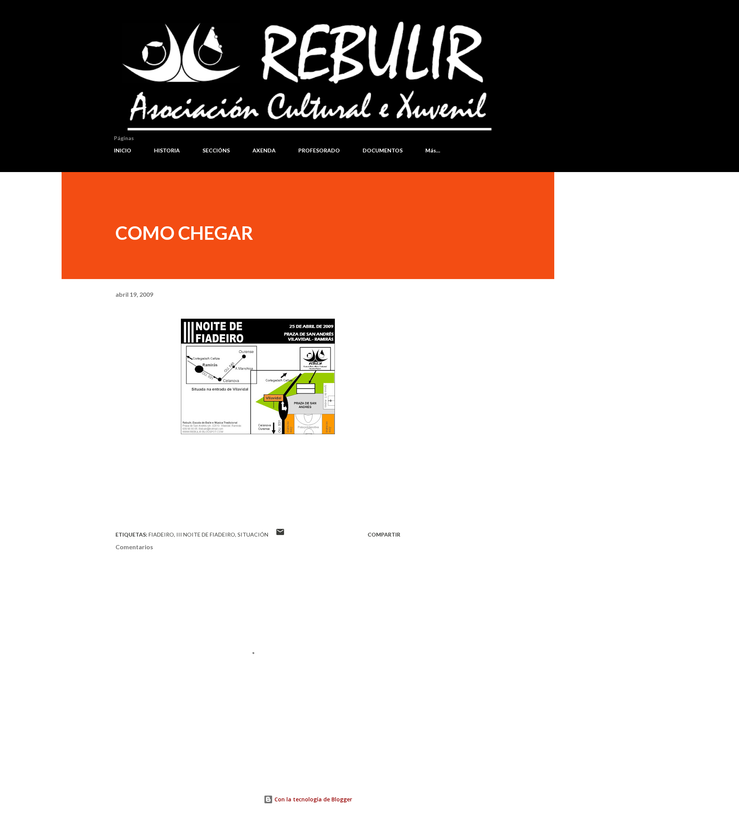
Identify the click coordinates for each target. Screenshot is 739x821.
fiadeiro (161, 534)
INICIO (122, 150)
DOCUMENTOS (383, 150)
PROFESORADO (319, 150)
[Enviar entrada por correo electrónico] (280, 534)
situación (252, 534)
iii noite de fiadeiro (205, 534)
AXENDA (264, 150)
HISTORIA (167, 150)
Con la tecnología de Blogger (312, 799)
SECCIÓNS (216, 150)
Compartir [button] (384, 534)
